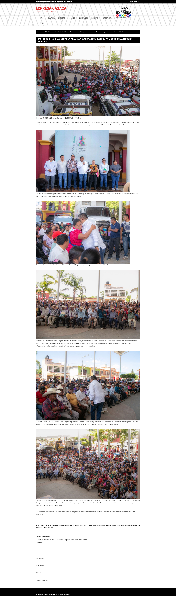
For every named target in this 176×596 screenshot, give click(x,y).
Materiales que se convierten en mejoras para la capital (53, 2)
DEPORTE (61, 18)
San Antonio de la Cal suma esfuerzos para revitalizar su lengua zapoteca (113, 525)
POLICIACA (95, 18)
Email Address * (41, 565)
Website (38, 572)
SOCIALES (41, 23)
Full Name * (40, 558)
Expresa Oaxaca (51, 8)
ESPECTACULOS (107, 18)
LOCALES (72, 18)
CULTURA (51, 18)
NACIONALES (83, 18)
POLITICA (41, 18)
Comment (39, 543)
